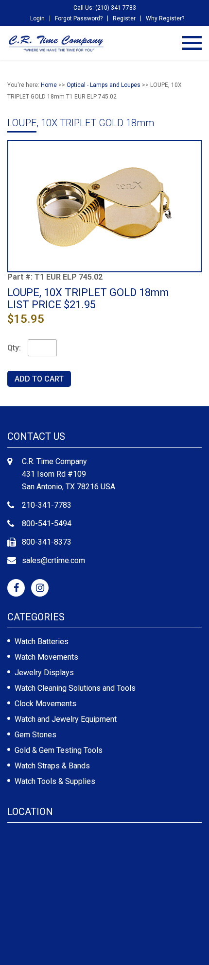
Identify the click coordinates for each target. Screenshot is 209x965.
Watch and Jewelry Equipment (66, 719)
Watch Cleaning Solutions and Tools (75, 688)
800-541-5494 (46, 523)
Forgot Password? (79, 18)
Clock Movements (45, 703)
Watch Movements (46, 657)
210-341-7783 (46, 505)
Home (49, 85)
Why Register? (165, 18)
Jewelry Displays (44, 672)
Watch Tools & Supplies (55, 781)
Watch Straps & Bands (52, 765)
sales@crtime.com (53, 560)
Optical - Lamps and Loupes (103, 85)
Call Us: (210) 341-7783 (104, 8)
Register (124, 18)
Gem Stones (35, 734)
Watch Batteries (42, 641)
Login (37, 18)
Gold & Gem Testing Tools (59, 750)
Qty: (14, 347)
